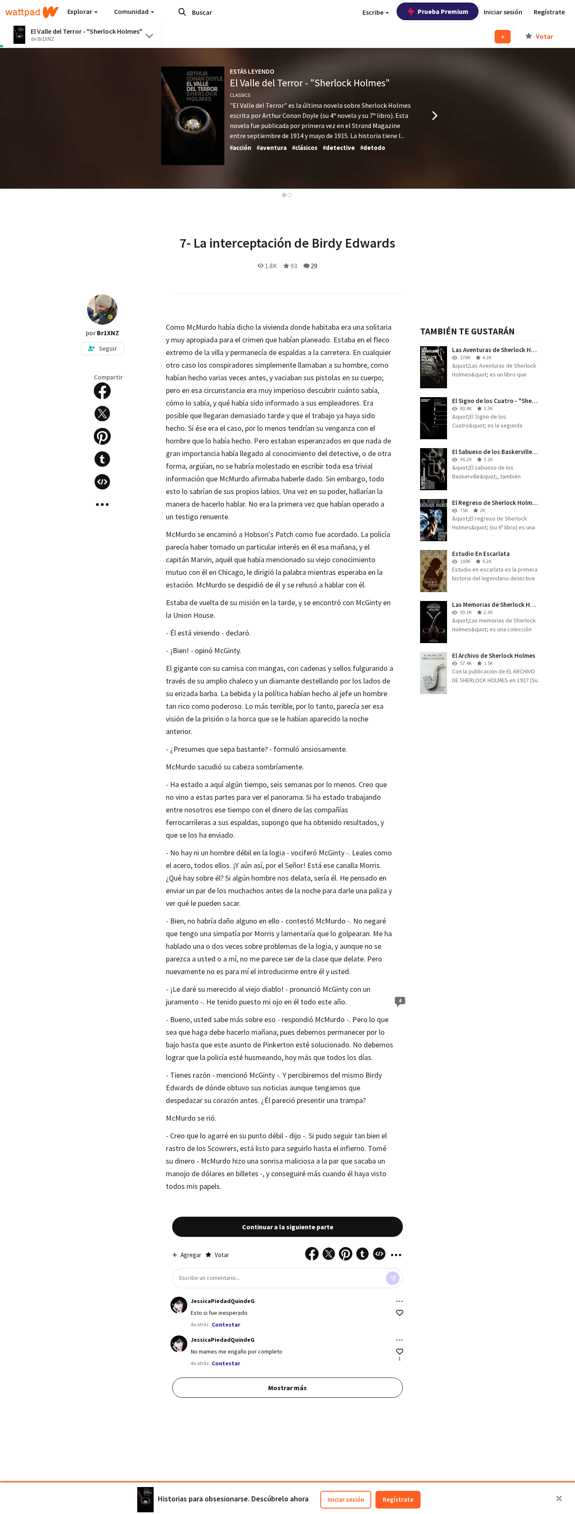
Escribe (373, 12)
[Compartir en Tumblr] (102, 459)
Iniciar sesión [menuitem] (503, 12)
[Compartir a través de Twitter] (102, 413)
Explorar (80, 11)
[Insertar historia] (102, 481)
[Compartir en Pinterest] (102, 436)
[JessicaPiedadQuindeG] (178, 1305)
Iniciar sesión (345, 1499)
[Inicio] (32, 12)
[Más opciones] (399, 1301)
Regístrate (398, 1499)
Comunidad (132, 11)
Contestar (226, 1324)
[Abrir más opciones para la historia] (102, 504)
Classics (240, 95)
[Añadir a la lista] (503, 36)
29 (314, 266)
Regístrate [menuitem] (549, 12)
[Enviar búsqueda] (182, 12)
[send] (392, 1278)
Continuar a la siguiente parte (287, 1227)
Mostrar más (287, 1387)
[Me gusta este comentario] (400, 1312)
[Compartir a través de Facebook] (102, 390)
